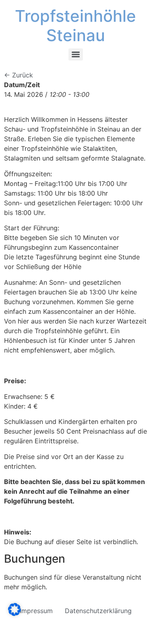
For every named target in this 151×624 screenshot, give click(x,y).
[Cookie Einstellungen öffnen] (14, 613)
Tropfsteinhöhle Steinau (75, 25)
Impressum (36, 611)
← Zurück (18, 75)
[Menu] (75, 54)
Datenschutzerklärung (98, 611)
